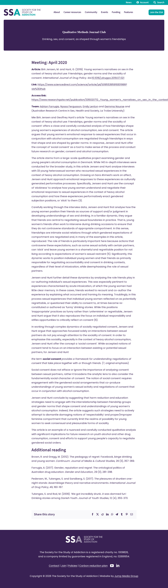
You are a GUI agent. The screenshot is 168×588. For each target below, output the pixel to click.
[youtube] (112, 566)
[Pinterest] (126, 514)
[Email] (131, 514)
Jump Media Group (126, 576)
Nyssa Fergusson (71, 106)
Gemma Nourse (114, 106)
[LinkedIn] (107, 514)
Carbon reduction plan (93, 565)
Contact (54, 565)
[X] (97, 514)
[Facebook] (92, 514)
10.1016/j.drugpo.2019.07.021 (108, 78)
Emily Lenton (90, 106)
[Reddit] (102, 514)
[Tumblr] (121, 514)
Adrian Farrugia (49, 106)
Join (63, 565)
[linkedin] (117, 565)
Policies (72, 565)
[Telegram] (116, 514)
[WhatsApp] (112, 514)
